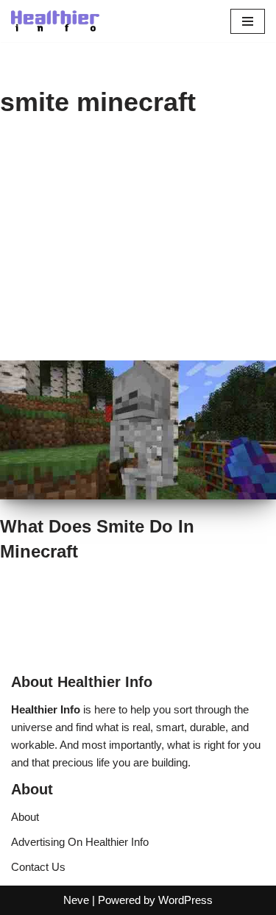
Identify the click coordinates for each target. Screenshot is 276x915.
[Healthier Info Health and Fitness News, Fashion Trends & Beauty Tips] (55, 21)
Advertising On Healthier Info (80, 842)
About (25, 817)
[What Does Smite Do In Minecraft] (138, 429)
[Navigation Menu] (247, 21)
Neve (76, 900)
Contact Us (38, 867)
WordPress (185, 900)
